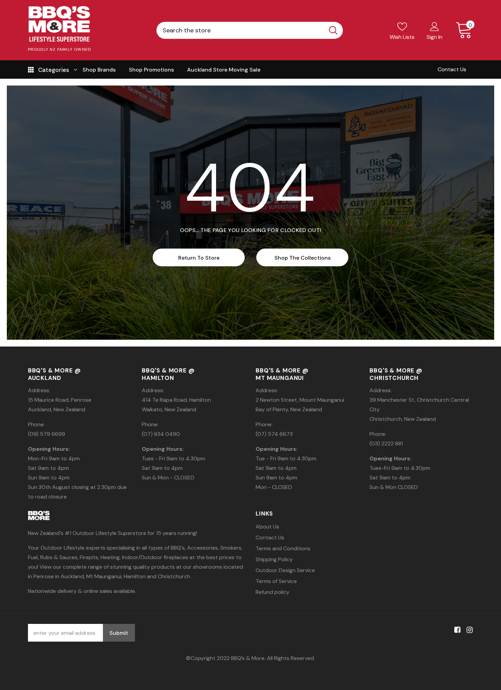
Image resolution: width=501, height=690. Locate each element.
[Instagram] (468, 630)
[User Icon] (434, 26)
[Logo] (59, 24)
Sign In (434, 37)
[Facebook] (456, 630)
